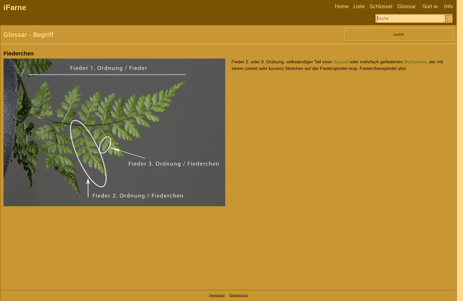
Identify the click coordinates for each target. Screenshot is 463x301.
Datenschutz (239, 295)
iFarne (14, 7)
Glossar (406, 6)
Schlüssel (380, 6)
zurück (398, 34)
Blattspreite (415, 61)
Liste (359, 6)
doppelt (341, 61)
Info (448, 6)
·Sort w (428, 6)
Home (342, 6)
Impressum (217, 295)
